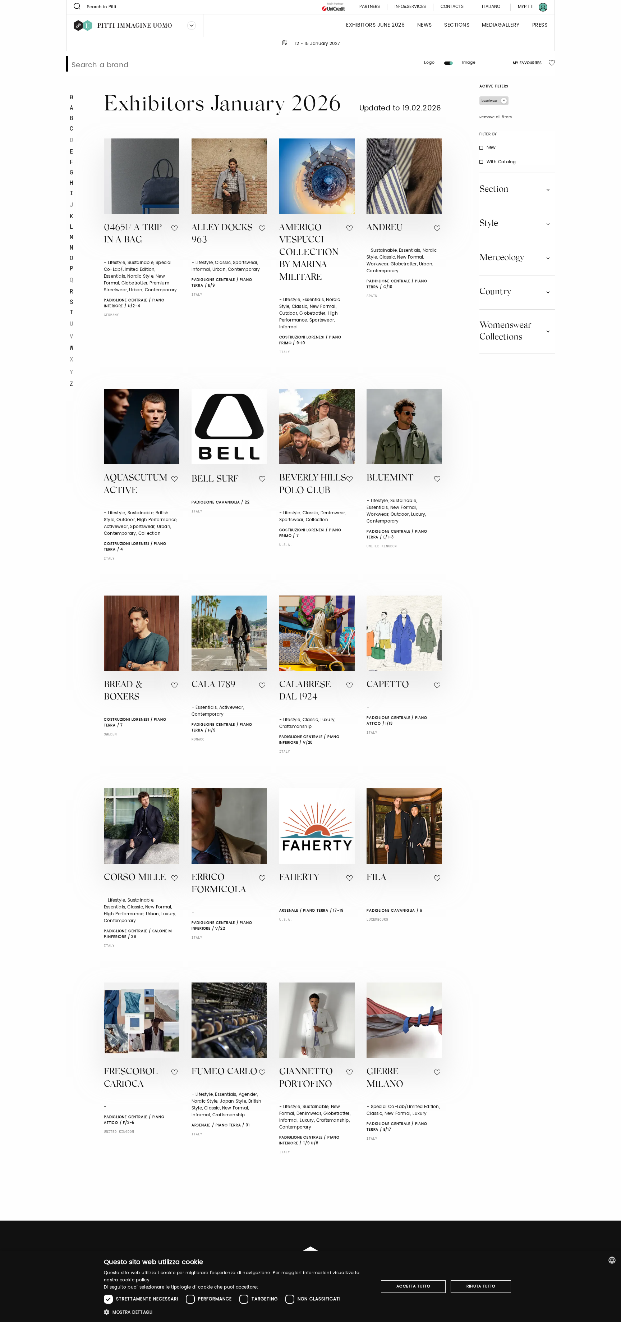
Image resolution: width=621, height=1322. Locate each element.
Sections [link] (456, 25)
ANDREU (384, 228)
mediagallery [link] (501, 25)
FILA (376, 878)
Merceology (501, 258)
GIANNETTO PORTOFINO (306, 1078)
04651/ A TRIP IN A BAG (133, 234)
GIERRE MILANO (385, 1078)
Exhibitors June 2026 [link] (375, 25)
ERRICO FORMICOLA (219, 884)
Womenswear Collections (505, 331)
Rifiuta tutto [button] (481, 1286)
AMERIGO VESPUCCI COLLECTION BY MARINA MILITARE (309, 253)
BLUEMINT (390, 478)
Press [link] (540, 25)
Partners (369, 7)
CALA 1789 (213, 685)
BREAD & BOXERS (123, 691)
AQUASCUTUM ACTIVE (135, 485)
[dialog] (310, 1286)
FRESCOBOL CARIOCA (131, 1078)
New (491, 147)
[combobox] (612, 1260)
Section (494, 189)
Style (488, 223)
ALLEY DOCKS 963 (222, 234)
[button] (237, 1312)
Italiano (491, 6)
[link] (528, 7)
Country (495, 292)
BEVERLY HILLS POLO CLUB (312, 485)
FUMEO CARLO (224, 1072)
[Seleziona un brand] (191, 25)
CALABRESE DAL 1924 (305, 691)
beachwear (490, 100)
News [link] (424, 25)
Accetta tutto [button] (413, 1286)
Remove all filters (495, 117)
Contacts (452, 7)
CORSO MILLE (135, 878)
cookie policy (135, 1280)
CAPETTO (388, 685)
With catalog (501, 162)
